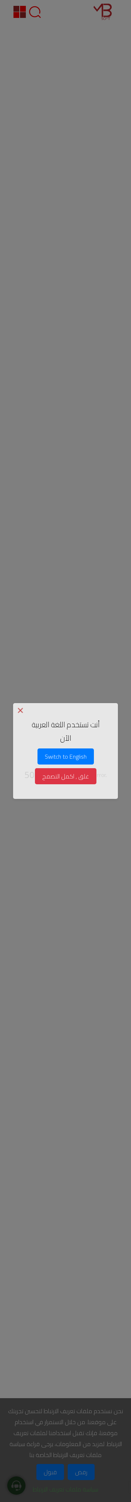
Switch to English (66, 756)
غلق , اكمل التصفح (65, 776)
